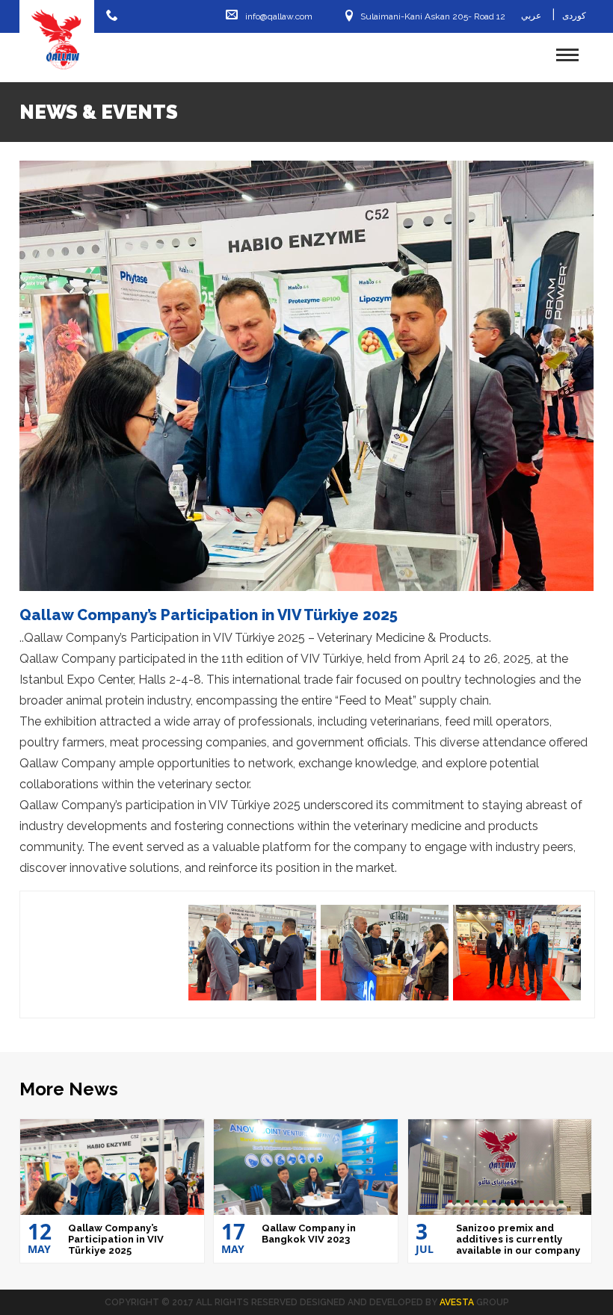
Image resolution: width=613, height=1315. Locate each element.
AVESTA (457, 1302)
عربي (531, 15)
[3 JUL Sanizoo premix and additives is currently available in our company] (500, 1167)
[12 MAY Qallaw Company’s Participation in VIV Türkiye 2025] (112, 1167)
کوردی (574, 15)
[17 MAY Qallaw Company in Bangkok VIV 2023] (306, 1167)
